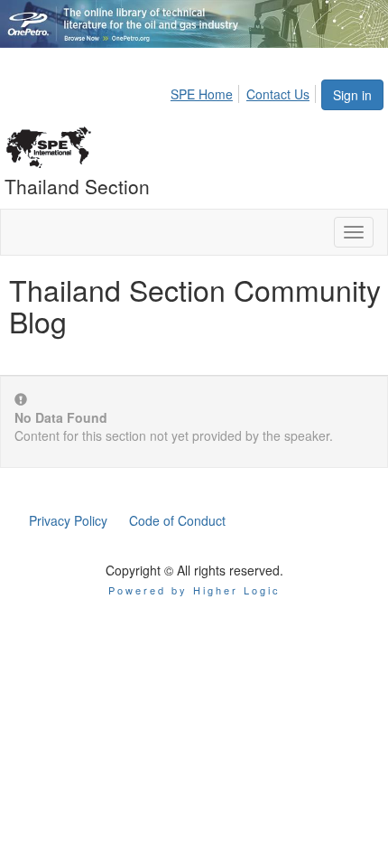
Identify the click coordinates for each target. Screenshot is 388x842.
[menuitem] (207, 91)
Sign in (352, 95)
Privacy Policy (68, 520)
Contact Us (277, 94)
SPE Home (202, 94)
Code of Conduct (177, 520)
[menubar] (245, 91)
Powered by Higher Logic (194, 590)
